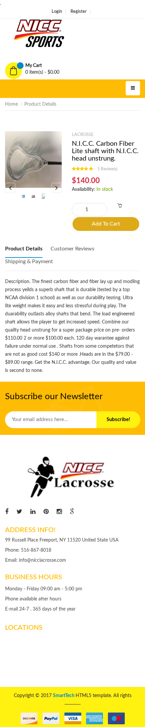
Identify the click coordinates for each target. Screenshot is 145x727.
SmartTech (64, 695)
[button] (72, 69)
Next (57, 188)
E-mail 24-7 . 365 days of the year (40, 609)
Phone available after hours (33, 599)
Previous (10, 188)
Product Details (40, 104)
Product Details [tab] (23, 248)
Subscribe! (118, 419)
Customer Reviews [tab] (72, 248)
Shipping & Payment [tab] (29, 261)
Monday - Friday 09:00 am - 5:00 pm (43, 589)
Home (11, 104)
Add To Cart (106, 224)
